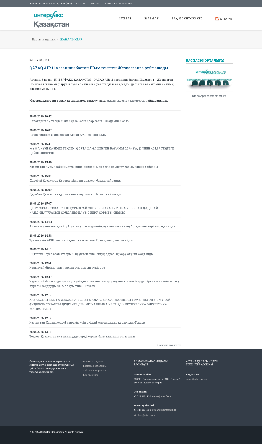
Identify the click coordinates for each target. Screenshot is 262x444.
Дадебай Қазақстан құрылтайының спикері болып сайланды (75, 194)
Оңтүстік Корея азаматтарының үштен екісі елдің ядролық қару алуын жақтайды (91, 254)
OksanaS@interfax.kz (164, 409)
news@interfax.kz (162, 396)
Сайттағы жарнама (94, 370)
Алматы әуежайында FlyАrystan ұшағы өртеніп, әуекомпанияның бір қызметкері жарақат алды (102, 226)
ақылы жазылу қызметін (125, 100)
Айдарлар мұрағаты (169, 345)
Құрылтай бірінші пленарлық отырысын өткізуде (67, 267)
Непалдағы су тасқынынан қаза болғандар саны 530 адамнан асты (79, 121)
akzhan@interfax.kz (145, 415)
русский (81, 3)
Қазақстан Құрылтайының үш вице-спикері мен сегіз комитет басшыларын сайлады (93, 167)
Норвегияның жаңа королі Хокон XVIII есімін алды (68, 134)
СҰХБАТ (125, 18)
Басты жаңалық (43, 39)
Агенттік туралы (93, 361)
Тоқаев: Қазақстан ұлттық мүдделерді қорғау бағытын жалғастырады (82, 336)
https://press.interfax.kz (209, 96)
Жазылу (151, 18)
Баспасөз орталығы (94, 365)
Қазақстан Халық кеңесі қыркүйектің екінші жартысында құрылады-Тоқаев (87, 322)
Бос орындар (91, 374)
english (95, 3)
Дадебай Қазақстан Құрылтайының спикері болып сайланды (75, 180)
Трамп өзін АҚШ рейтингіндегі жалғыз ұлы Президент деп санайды (81, 240)
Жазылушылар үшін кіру (118, 3)
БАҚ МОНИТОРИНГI (187, 18)
